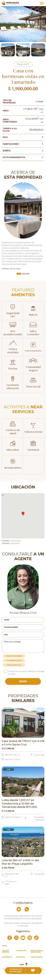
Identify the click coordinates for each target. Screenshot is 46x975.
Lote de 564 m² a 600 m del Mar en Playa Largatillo (20, 862)
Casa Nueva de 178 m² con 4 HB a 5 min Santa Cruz (23, 742)
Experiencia (7, 957)
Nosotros (20, 957)
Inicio (4, 946)
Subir (21, 964)
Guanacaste (21, 950)
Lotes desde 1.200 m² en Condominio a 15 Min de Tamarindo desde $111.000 (19, 803)
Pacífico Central (5, 951)
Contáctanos (36, 957)
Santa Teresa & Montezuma (37, 951)
